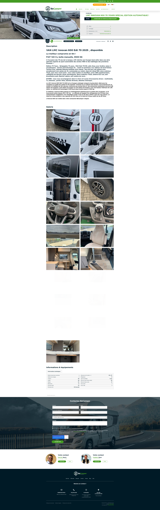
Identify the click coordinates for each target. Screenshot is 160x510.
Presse (86, 478)
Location (98, 9)
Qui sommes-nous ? (105, 9)
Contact (113, 9)
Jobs (93, 478)
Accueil (76, 9)
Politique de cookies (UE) (66, 503)
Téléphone (62, 461)
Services (80, 9)
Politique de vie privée (50, 503)
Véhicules (92, 9)
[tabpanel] (80, 381)
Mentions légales (58, 503)
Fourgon (88, 13)
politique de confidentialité (80, 431)
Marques (77, 478)
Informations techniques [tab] (54, 371)
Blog (90, 478)
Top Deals (87, 9)
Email (70, 461)
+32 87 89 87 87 (58, 41)
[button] (108, 1)
